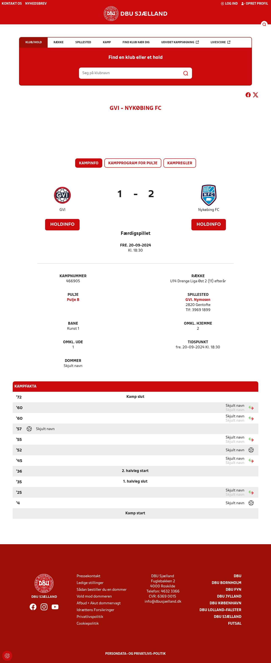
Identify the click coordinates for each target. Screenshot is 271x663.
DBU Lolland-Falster (220, 610)
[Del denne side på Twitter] (255, 95)
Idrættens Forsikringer (95, 610)
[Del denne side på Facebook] (248, 95)
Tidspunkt (198, 342)
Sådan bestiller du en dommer (102, 590)
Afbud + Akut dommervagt (99, 603)
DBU (237, 576)
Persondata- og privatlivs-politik (135, 653)
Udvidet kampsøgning (177, 42)
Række (198, 276)
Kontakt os (12, 3)
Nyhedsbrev (36, 3)
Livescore (218, 42)
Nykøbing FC (208, 210)
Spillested (198, 295)
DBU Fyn (233, 590)
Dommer (73, 361)
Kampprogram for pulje (133, 163)
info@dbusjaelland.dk (163, 601)
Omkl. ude (73, 342)
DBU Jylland (229, 596)
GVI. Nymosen (197, 300)
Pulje (73, 295)
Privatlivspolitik (90, 617)
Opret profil (257, 3)
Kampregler (179, 163)
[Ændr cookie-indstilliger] (7, 656)
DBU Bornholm (226, 583)
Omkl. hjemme (198, 323)
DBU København (225, 603)
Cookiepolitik (88, 624)
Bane (73, 323)
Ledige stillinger (90, 583)
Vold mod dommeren (94, 596)
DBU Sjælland (227, 617)
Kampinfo (88, 163)
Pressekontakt (88, 576)
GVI (62, 210)
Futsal (234, 624)
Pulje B (73, 300)
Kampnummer (73, 276)
